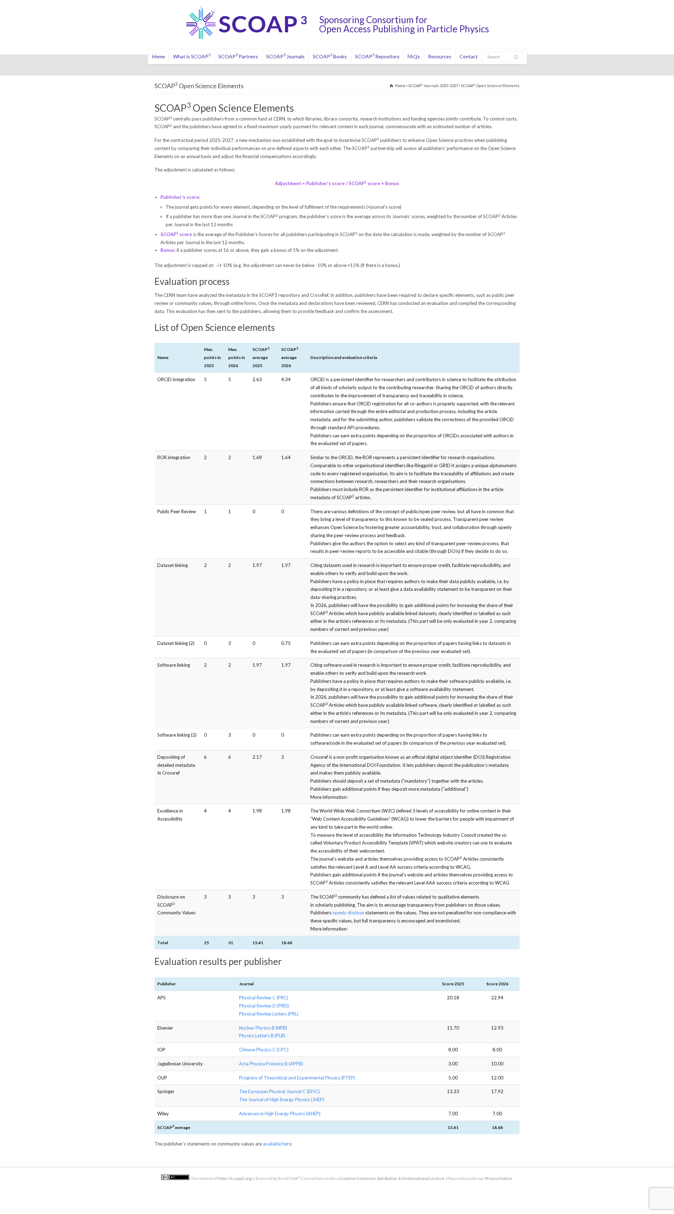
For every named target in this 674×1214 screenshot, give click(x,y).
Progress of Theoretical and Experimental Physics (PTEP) (297, 1078)
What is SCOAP (191, 56)
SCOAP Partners (238, 56)
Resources (439, 56)
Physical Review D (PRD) (264, 1006)
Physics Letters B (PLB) (262, 1035)
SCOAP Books (330, 56)
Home (158, 56)
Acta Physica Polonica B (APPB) (271, 1063)
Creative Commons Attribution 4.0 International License (391, 1178)
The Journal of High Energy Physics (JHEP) (281, 1099)
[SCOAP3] (251, 39)
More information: (329, 797)
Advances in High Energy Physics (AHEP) (280, 1113)
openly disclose (348, 912)
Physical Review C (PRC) (263, 997)
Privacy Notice (498, 1178)
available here (277, 1144)
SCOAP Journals (285, 56)
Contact (469, 56)
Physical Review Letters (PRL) (268, 1014)
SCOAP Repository (377, 56)
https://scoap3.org (234, 1178)
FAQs (414, 56)
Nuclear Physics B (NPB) (263, 1028)
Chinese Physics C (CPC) (264, 1049)
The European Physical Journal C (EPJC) (279, 1091)
